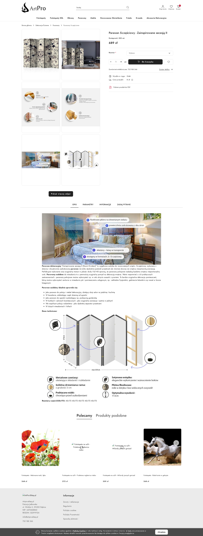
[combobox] (149, 53)
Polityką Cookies (79, 531)
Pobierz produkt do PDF (121, 87)
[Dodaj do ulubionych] (168, 61)
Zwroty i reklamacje (71, 502)
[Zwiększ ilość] (121, 61)
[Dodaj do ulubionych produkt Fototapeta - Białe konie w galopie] (178, 424)
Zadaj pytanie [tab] (124, 204)
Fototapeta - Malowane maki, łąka (34, 475)
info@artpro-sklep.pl (30, 517)
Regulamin (67, 506)
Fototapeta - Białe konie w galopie (156, 475)
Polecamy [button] (84, 415)
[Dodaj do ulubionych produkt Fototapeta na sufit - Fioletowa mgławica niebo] (97, 424)
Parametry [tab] (88, 204)
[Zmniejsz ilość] (110, 61)
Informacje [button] (68, 495)
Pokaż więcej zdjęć (61, 193)
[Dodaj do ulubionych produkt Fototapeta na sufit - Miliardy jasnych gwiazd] (138, 424)
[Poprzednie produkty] (27, 442)
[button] (41, 54)
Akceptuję (161, 532)
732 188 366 (28, 521)
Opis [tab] (74, 204)
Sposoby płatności (70, 518)
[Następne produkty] (176, 442)
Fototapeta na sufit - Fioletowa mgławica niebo (79, 475)
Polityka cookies (69, 510)
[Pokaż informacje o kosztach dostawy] (132, 80)
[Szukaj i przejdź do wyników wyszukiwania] (127, 7)
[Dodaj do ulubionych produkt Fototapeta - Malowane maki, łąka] (57, 424)
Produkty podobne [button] (111, 415)
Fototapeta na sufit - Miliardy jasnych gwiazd (119, 475)
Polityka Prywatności (71, 514)
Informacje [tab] (105, 204)
